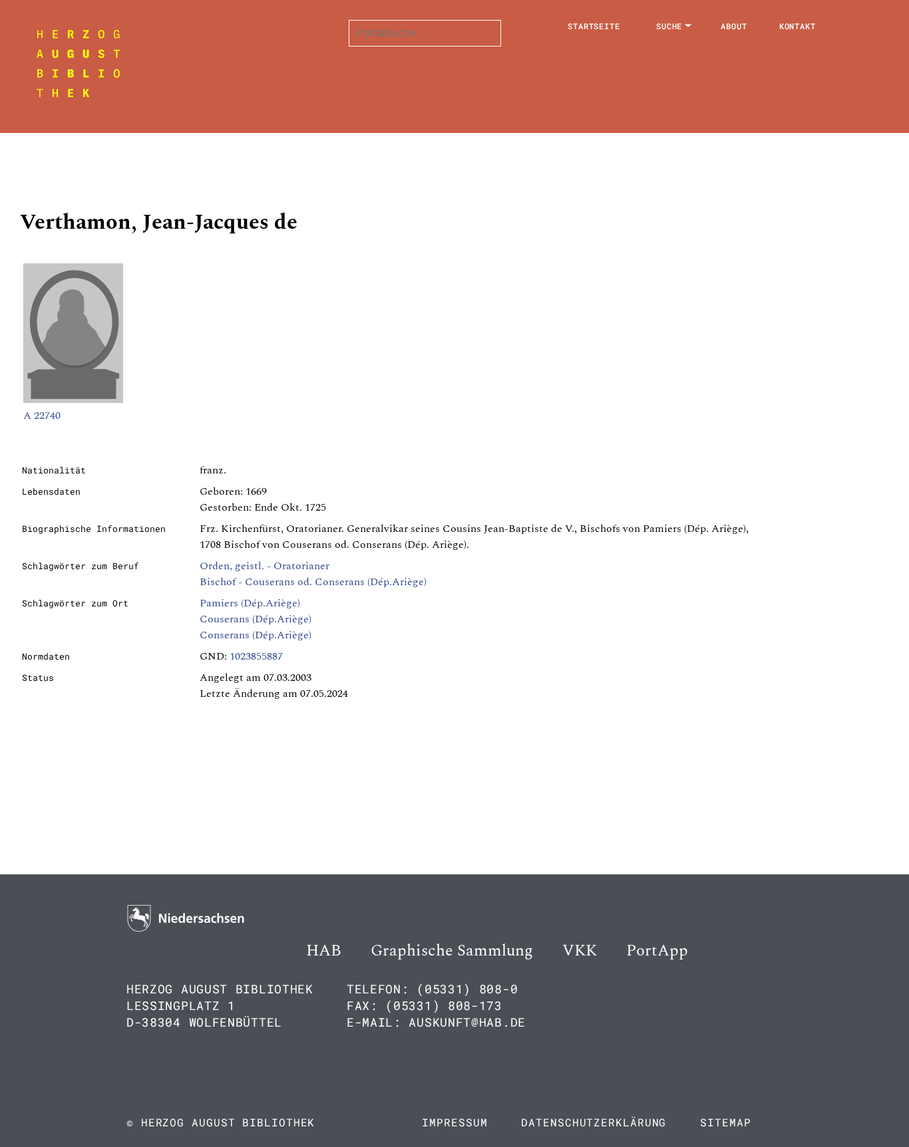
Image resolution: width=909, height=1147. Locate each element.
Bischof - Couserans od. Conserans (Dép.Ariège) (313, 582)
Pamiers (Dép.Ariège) (250, 603)
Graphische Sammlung (452, 951)
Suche (669, 26)
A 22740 (42, 416)
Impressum (454, 1122)
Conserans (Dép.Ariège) (255, 635)
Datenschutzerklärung (593, 1122)
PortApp (657, 951)
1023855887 (256, 656)
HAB (323, 951)
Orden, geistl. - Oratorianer (264, 566)
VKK (579, 951)
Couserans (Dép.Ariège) (255, 619)
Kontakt (797, 26)
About (734, 26)
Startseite (594, 26)
